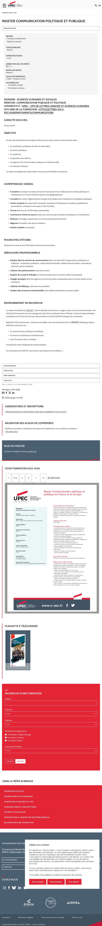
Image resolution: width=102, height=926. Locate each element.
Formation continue (15, 737)
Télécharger (55, 477)
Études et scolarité (15, 812)
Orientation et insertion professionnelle (27, 817)
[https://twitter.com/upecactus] (73, 605)
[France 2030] (51, 902)
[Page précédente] (28, 478)
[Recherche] (96, 3)
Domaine (9, 709)
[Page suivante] (43, 478)
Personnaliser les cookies (53, 917)
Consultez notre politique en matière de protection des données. (57, 875)
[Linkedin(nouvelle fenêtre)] (19, 887)
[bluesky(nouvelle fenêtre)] (14, 887)
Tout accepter (38, 882)
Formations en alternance (18, 796)
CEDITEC (29, 310)
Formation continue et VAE (18, 802)
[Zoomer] (22, 478)
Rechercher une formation (19, 822)
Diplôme (8, 720)
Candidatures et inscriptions (20, 807)
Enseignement (10, 366)
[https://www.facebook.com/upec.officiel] (67, 605)
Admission (8, 371)
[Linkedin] (13, 393)
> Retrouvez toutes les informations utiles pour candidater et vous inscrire (35, 411)
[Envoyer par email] (3, 393)
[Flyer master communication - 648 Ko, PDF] (52, 650)
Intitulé (8, 699)
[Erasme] (29, 902)
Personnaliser (56, 882)
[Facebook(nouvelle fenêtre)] (9, 887)
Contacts (8, 380)
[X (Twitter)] (9, 393)
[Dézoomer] (8, 478)
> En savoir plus (11, 431)
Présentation (10, 28)
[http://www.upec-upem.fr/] (26, 604)
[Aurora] (73, 902)
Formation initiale (14, 740)
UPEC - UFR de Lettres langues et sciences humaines (55, 106)
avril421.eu (32, 451)
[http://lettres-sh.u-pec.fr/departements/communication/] (31, 563)
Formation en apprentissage (19, 734)
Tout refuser (73, 882)
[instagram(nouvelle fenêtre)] (4, 887)
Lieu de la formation (13, 746)
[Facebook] (6, 393)
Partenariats (9, 375)
